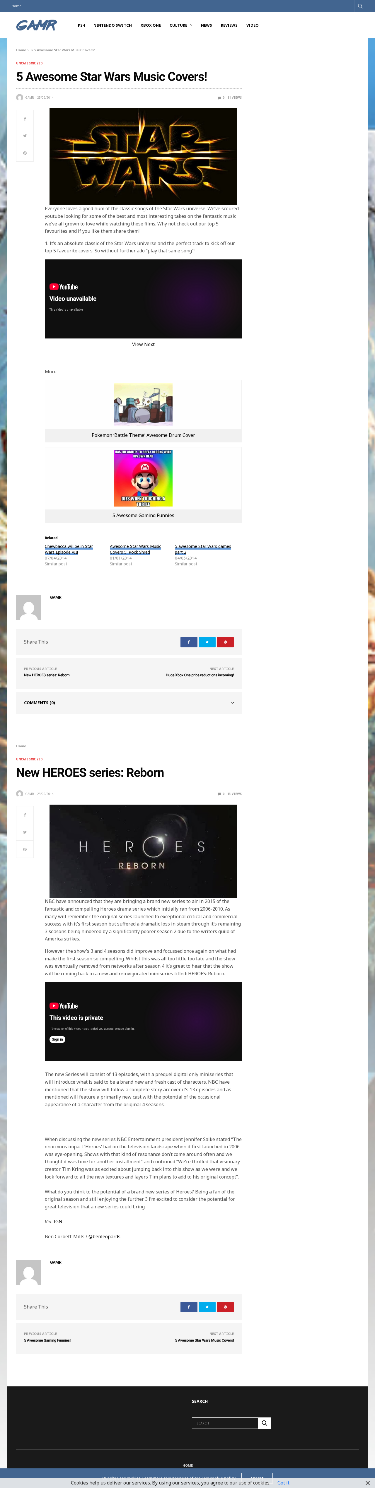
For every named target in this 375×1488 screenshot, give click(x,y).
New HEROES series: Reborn (46, 675)
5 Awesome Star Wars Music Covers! (204, 1340)
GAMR (29, 97)
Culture (178, 25)
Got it (283, 1483)
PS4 (81, 25)
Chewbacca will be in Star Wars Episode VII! (69, 549)
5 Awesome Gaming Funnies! (47, 1340)
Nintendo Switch (112, 25)
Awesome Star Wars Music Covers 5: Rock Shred (135, 549)
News (206, 25)
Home (16, 6)
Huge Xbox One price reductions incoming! (200, 675)
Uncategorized (29, 63)
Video (252, 25)
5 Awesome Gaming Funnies (143, 515)
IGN (58, 1221)
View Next (143, 344)
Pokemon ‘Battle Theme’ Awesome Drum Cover (143, 435)
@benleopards (104, 1236)
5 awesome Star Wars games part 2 (203, 549)
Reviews (229, 25)
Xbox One (151, 25)
